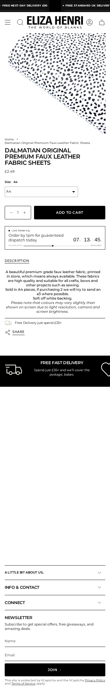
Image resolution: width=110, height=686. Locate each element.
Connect (15, 602)
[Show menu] (7, 22)
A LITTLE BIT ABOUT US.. (24, 572)
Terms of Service (23, 683)
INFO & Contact (22, 587)
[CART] (102, 22)
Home (9, 139)
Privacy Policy (95, 680)
